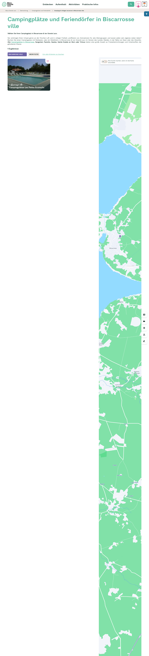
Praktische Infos (90, 4)
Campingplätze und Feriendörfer (41, 10)
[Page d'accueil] (7, 4)
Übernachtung (24, 10)
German (144, 3)
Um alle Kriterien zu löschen (53, 54)
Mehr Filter (33, 54)
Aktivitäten (74, 4)
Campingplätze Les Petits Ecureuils (26, 87)
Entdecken (48, 4)
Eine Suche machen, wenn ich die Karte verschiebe (121, 61)
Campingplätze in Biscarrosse (22, 42)
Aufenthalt (61, 4)
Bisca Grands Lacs (11, 10)
